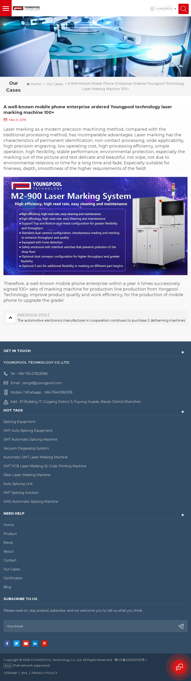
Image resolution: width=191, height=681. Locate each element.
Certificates (12, 578)
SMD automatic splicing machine (30, 501)
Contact (10, 560)
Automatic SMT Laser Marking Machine (35, 457)
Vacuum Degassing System (26, 448)
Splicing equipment (19, 422)
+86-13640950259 (58, 392)
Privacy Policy (45, 673)
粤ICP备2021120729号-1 (130, 660)
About (8, 551)
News (8, 543)
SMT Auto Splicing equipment (27, 430)
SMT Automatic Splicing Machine (30, 439)
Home (36, 84)
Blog (7, 587)
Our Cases (55, 84)
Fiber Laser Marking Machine (27, 475)
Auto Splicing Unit (18, 484)
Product (10, 534)
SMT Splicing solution (20, 493)
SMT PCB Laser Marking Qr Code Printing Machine (44, 466)
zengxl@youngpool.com (42, 383)
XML (24, 673)
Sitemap (10, 673)
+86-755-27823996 (32, 374)
